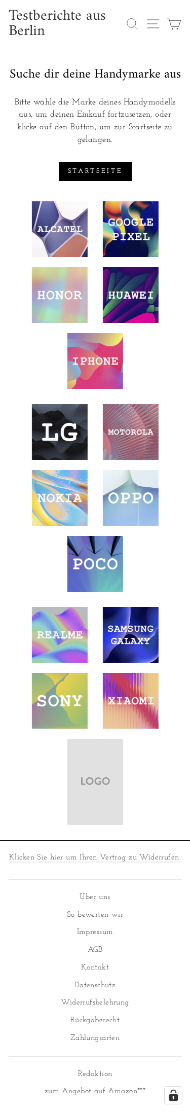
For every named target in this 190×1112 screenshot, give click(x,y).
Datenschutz (95, 985)
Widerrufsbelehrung (95, 1003)
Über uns (95, 897)
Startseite (95, 171)
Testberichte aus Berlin (57, 24)
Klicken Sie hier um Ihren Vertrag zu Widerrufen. (95, 858)
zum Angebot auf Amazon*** (95, 1091)
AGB (95, 950)
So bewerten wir (95, 915)
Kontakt (95, 968)
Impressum (95, 932)
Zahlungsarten (95, 1038)
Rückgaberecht (95, 1020)
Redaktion (95, 1074)
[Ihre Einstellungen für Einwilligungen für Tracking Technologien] (173, 1095)
